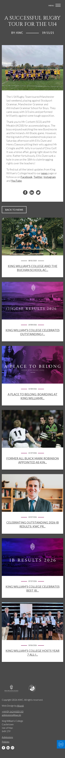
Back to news (14, 209)
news (44, 173)
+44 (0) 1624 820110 (12, 711)
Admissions (7, 737)
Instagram (12, 747)
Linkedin (8, 747)
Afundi (20, 705)
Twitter (37, 177)
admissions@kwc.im (11, 715)
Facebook (3, 747)
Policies (5, 741)
